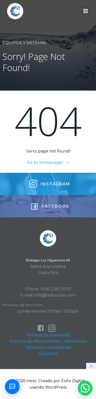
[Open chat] (12, 386)
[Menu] (85, 11)
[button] (85, 388)
